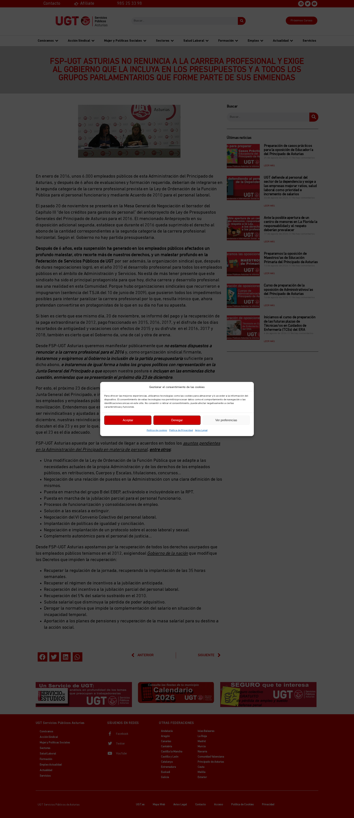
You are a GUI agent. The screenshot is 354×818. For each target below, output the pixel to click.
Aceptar (128, 420)
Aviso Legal (201, 430)
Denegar (177, 420)
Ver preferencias (226, 420)
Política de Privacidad (181, 430)
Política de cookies (157, 430)
